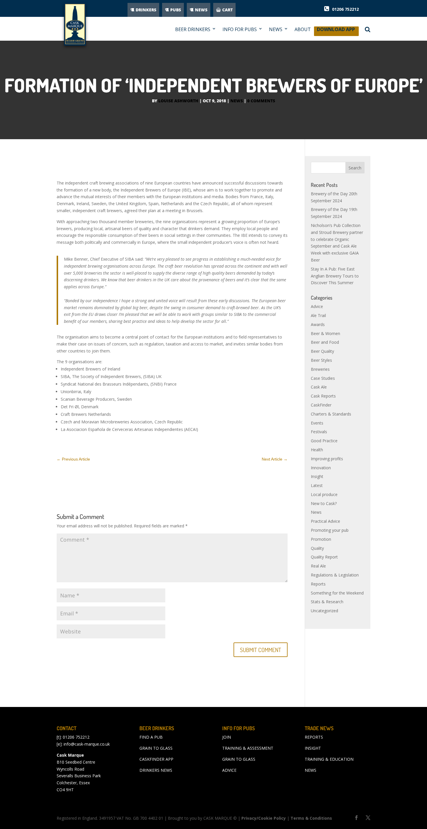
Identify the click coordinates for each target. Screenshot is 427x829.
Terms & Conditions (311, 818)
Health (317, 449)
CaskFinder (321, 405)
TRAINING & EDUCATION (329, 759)
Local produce (324, 494)
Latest (317, 485)
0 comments (261, 100)
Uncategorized (324, 610)
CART (227, 9)
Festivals (319, 431)
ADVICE (229, 770)
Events (317, 423)
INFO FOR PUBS (240, 29)
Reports (318, 584)
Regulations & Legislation (335, 575)
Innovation (321, 467)
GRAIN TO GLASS (156, 748)
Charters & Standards (331, 414)
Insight (317, 476)
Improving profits (327, 458)
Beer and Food (325, 342)
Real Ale (318, 566)
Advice (317, 306)
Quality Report (324, 557)
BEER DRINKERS (192, 29)
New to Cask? (324, 503)
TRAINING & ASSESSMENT (247, 748)
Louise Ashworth (178, 100)
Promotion (321, 539)
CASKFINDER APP (156, 759)
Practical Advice (325, 521)
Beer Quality (322, 351)
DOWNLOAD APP (336, 31)
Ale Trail (318, 315)
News (236, 100)
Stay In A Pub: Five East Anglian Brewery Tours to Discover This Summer (335, 276)
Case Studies (323, 378)
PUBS (175, 9)
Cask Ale (319, 387)
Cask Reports (323, 396)
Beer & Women (325, 333)
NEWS (201, 9)
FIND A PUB (151, 737)
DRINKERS (146, 9)
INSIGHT (313, 748)
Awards (318, 324)
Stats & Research (327, 601)
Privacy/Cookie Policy (263, 818)
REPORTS (314, 737)
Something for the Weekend (337, 593)
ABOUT (303, 29)
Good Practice (324, 440)
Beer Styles (321, 360)
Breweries (320, 369)
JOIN (226, 737)
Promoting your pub (330, 530)
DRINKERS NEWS (155, 770)
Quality (317, 548)
